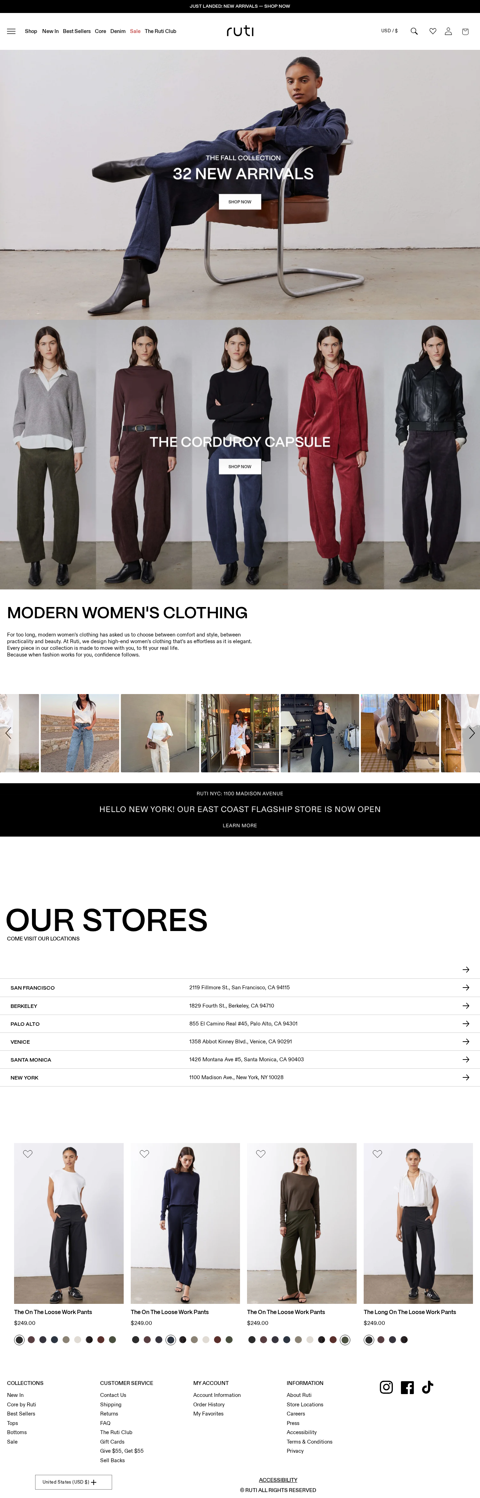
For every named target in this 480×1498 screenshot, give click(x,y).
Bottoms (17, 1432)
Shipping (111, 1404)
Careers (296, 1414)
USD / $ (389, 31)
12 (248, 1481)
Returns (109, 1414)
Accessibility (302, 1432)
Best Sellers (21, 1414)
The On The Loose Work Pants (53, 1312)
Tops (12, 1423)
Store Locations (305, 1404)
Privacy (295, 1451)
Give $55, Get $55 (122, 1451)
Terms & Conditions (309, 1442)
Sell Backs (112, 1460)
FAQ (105, 1423)
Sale (12, 1442)
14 (256, 1481)
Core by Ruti (21, 1404)
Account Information (217, 1395)
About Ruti (299, 1395)
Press (293, 1423)
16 (263, 1481)
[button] (465, 31)
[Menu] (14, 31)
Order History (209, 1404)
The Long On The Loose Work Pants (410, 1312)
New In (15, 1395)
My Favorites (208, 1414)
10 (241, 1481)
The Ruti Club (116, 1432)
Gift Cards (112, 1442)
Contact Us (113, 1395)
